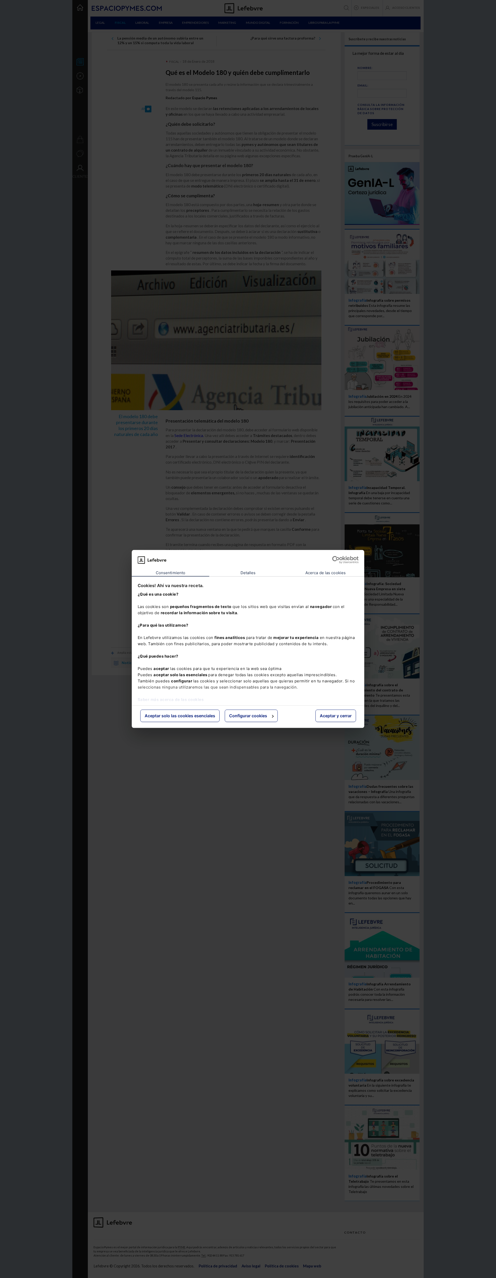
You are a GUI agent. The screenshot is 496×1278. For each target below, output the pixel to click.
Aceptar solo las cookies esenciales (180, 715)
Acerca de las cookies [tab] (325, 572)
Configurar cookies (248, 715)
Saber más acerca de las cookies (171, 699)
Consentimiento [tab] (170, 572)
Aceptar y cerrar (336, 715)
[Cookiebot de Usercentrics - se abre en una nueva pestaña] (336, 560)
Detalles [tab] (248, 572)
